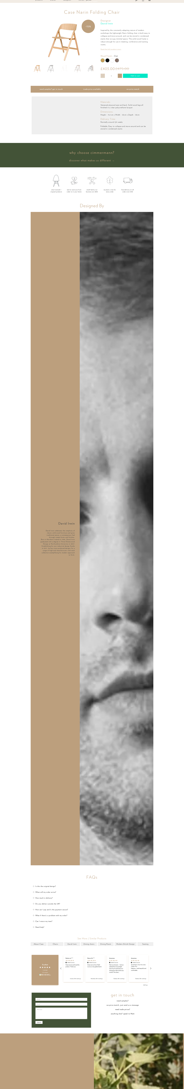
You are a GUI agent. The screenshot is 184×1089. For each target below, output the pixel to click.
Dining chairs (89, 944)
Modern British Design (125, 944)
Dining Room (105, 944)
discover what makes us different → (92, 160)
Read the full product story (111, 49)
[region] (105, 968)
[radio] (103, 60)
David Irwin (107, 23)
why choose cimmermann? (92, 152)
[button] (61, 968)
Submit (39, 1022)
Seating (145, 944)
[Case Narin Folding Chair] (65, 40)
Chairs (55, 944)
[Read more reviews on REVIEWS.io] (45, 975)
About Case (39, 944)
